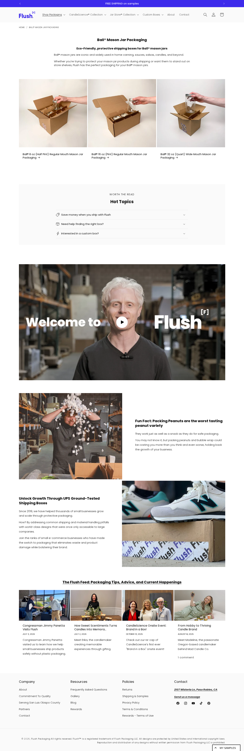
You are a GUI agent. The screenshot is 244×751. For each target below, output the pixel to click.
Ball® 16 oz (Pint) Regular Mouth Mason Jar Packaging (119, 155)
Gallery (75, 696)
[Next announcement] (224, 3)
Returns (127, 690)
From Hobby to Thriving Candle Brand (194, 627)
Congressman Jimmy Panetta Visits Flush (44, 627)
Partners (24, 709)
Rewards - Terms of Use (138, 715)
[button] (53, 15)
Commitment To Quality (35, 696)
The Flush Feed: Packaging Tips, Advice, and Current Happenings (122, 582)
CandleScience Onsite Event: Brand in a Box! (146, 627)
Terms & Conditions (135, 709)
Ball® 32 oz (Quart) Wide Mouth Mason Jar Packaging (188, 155)
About (23, 690)
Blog (73, 702)
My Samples (228, 748)
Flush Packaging (40, 738)
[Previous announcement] (20, 3)
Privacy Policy (131, 702)
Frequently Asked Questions (89, 690)
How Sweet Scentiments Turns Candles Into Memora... (95, 627)
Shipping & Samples (135, 696)
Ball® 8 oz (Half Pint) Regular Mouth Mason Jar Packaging (53, 155)
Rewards (76, 709)
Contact (24, 715)
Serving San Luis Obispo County (39, 702)
